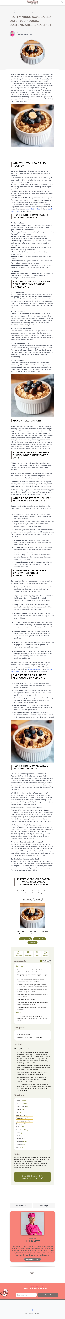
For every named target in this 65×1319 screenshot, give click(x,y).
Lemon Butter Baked (33, 209)
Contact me (33, 1305)
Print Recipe (27, 899)
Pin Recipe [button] (38, 899)
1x (40, 960)
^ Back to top (9, 1305)
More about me (32, 1259)
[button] (48, 966)
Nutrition (45, 955)
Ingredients (19, 955)
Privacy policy (43, 1305)
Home (12, 10)
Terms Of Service (55, 1305)
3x (46, 960)
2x (43, 960)
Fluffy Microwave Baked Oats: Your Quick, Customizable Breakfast (28, 12)
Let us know (26, 1178)
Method (37, 955)
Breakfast (18, 10)
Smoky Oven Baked (34, 669)
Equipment (28, 955)
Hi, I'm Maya (24, 1305)
